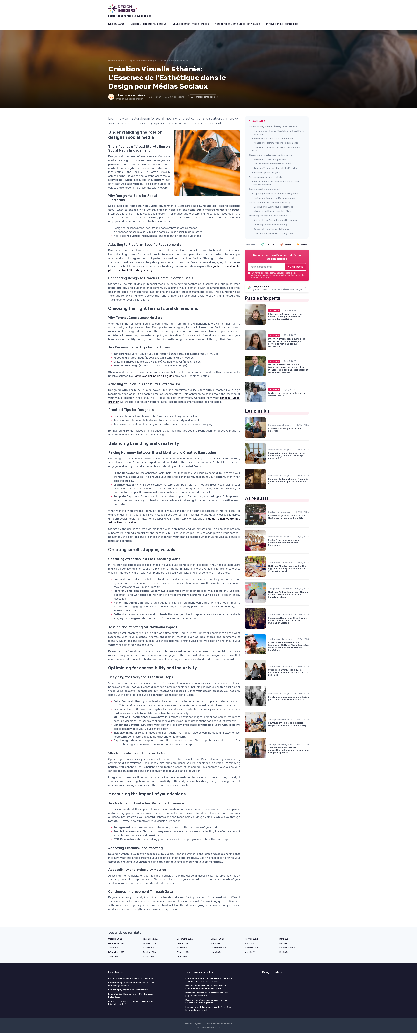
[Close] (267, 507)
